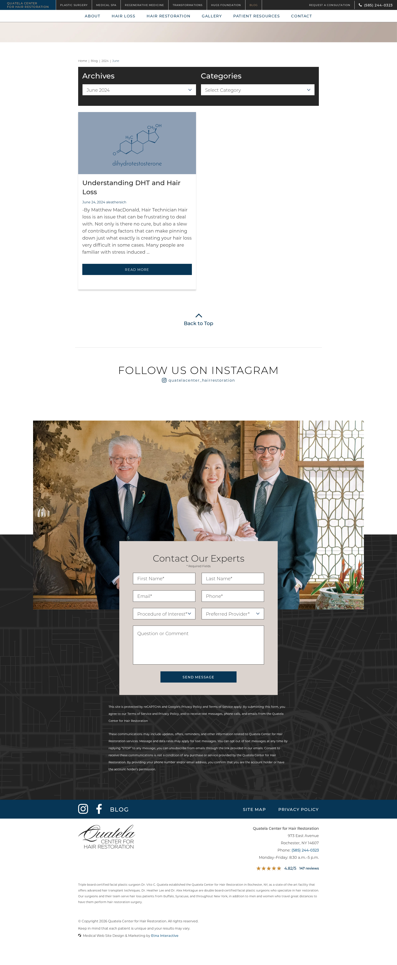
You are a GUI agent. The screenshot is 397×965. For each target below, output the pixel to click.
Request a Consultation (329, 5)
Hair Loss (123, 15)
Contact (301, 15)
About (92, 15)
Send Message (198, 677)
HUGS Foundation (226, 5)
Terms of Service (221, 707)
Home (82, 61)
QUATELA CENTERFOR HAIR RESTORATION (28, 5)
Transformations (188, 5)
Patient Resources (256, 15)
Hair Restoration (168, 15)
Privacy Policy (191, 707)
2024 (105, 61)
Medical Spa (106, 5)
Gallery (212, 15)
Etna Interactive (164, 935)
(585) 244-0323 (305, 850)
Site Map (254, 809)
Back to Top (198, 323)
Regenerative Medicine (144, 5)
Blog (254, 5)
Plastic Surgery (74, 5)
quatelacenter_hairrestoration (202, 380)
